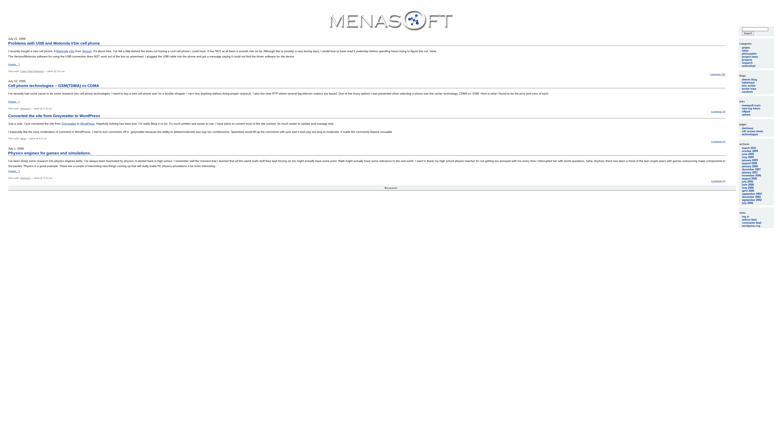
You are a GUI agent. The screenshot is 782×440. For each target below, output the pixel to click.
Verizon (87, 51)
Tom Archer (749, 85)
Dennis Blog (749, 79)
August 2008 (749, 163)
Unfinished (748, 65)
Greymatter (69, 123)
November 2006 (751, 175)
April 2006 (748, 190)
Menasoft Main (751, 105)
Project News (750, 56)
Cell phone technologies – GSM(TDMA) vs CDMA (53, 86)
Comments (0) (718, 141)
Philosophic (749, 53)
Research (39, 71)
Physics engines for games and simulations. (49, 153)
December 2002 (751, 196)
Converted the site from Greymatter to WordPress (54, 116)
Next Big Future (751, 108)
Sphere (746, 114)
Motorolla (62, 51)
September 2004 (752, 193)
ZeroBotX (747, 91)
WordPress (87, 123)
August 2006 (749, 178)
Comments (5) (718, 111)
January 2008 (750, 166)
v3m (72, 51)
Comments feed (751, 222)
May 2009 (748, 157)
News (30, 71)
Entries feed (749, 219)
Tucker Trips (749, 88)
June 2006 (748, 184)
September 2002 (752, 199)
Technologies (750, 134)
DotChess (747, 128)
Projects (747, 59)
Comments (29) (717, 74)
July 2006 (747, 181)
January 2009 (750, 160)
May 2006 (748, 187)
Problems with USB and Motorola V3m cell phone (54, 43)
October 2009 (750, 151)
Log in (745, 216)
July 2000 (747, 203)
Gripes (23, 71)
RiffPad (746, 111)
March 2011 (749, 148)
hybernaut (748, 82)
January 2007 (750, 172)
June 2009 (748, 154)
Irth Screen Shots (752, 131)
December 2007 (751, 169)
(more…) (14, 64)
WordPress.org (751, 225)
